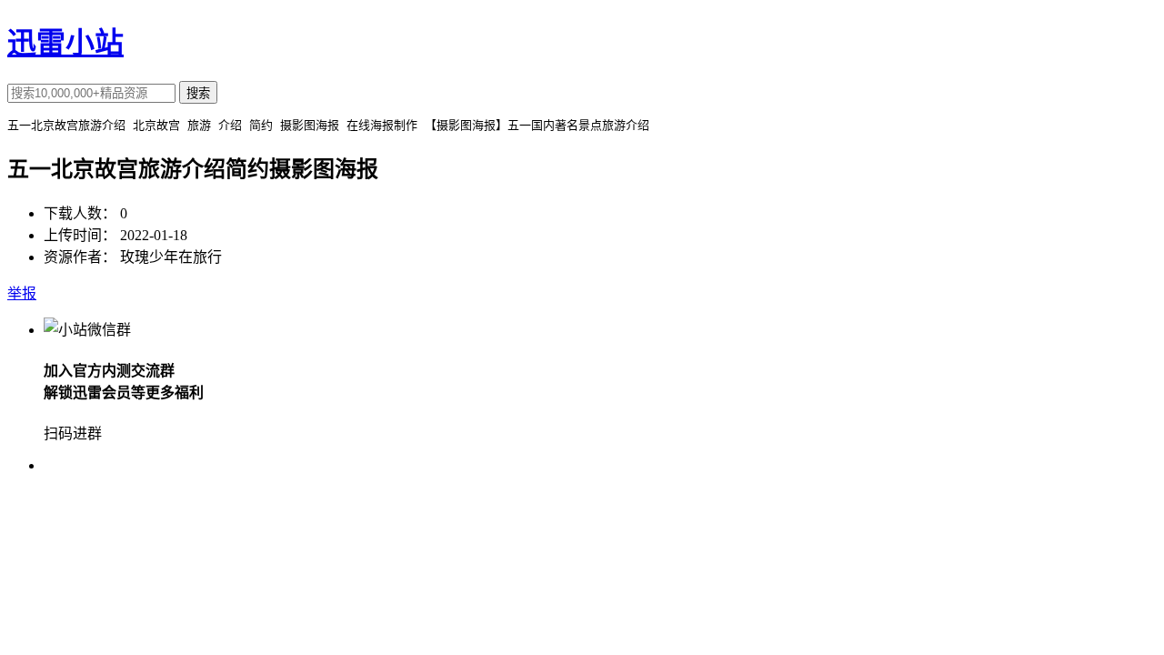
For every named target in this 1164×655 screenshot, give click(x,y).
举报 (21, 293)
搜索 (198, 93)
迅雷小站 (65, 42)
